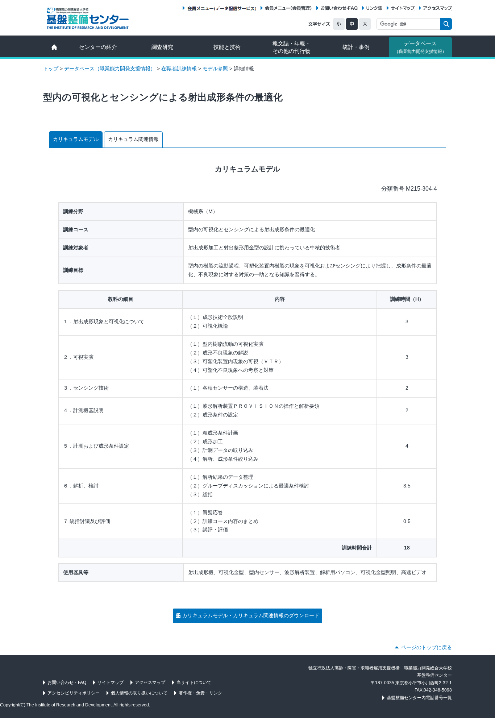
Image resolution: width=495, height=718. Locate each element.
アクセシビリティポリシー (73, 693)
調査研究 (162, 47)
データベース (420, 47)
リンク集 (374, 8)
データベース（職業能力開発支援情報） (109, 68)
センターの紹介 (98, 47)
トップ (50, 68)
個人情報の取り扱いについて (139, 693)
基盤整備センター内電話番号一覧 (419, 697)
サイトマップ (403, 8)
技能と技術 (227, 47)
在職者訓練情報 (179, 68)
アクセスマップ (437, 8)
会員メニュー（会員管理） (288, 8)
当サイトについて (193, 682)
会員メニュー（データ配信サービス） (221, 8)
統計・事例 (356, 47)
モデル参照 (215, 68)
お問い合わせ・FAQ (339, 8)
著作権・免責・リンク (200, 693)
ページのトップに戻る (426, 647)
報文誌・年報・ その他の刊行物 (292, 47)
